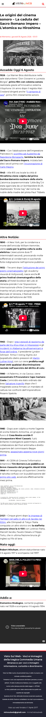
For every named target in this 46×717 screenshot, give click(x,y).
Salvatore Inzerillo (14, 383)
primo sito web (8, 477)
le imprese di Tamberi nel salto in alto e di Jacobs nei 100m (21, 519)
